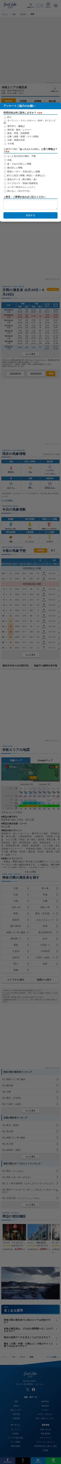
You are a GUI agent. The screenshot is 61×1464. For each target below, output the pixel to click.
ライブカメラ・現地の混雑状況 (22, 183)
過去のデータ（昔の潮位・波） (22, 179)
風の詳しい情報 (15, 167)
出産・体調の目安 (16, 140)
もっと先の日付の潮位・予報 (21, 156)
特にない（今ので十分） (19, 191)
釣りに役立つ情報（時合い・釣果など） (27, 175)
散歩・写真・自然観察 (18, 133)
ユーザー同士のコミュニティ (21, 187)
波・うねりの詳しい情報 (19, 164)
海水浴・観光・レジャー (19, 129)
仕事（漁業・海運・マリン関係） (23, 136)
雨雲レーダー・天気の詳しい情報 (23, 171)
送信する (30, 215)
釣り (9, 117)
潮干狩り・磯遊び (16, 126)
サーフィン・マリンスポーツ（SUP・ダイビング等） (29, 121)
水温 (9, 160)
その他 (10, 143)
